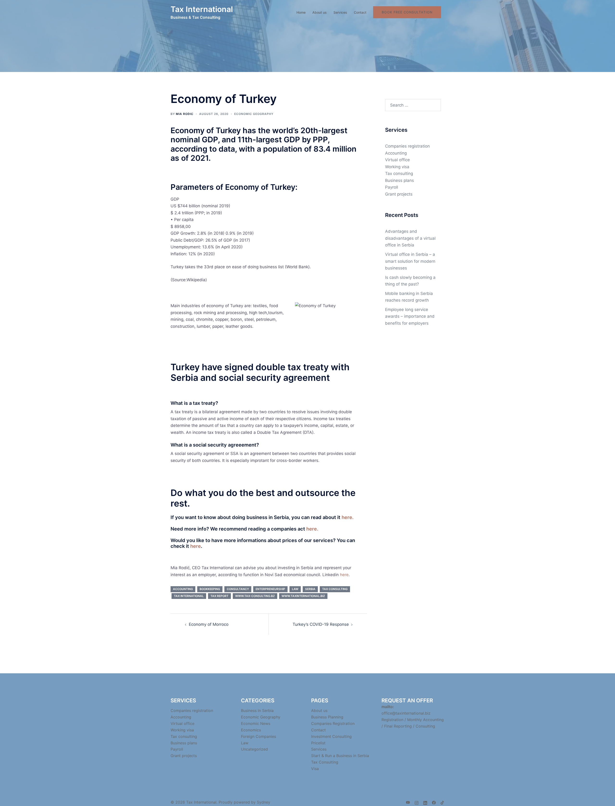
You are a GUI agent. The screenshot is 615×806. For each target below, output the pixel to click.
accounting (183, 589)
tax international (189, 596)
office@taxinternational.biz (405, 713)
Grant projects (398, 194)
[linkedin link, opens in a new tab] (425, 802)
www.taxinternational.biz (303, 596)
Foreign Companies (258, 736)
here (195, 546)
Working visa (397, 166)
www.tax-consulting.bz (255, 596)
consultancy (238, 589)
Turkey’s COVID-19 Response (321, 624)
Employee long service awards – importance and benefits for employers (410, 316)
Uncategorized (254, 749)
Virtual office (397, 159)
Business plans (399, 180)
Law (244, 742)
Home (301, 12)
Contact (360, 12)
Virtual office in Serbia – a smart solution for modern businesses (410, 261)
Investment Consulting (331, 736)
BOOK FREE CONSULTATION (407, 12)
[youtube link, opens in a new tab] (408, 802)
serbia (310, 589)
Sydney (263, 802)
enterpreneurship (270, 589)
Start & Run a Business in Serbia (340, 755)
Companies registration (407, 146)
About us (319, 12)
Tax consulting (399, 173)
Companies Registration (333, 723)
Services (340, 12)
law (295, 589)
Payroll (391, 187)
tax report (219, 596)
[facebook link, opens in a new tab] (434, 802)
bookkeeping (210, 589)
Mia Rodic (184, 114)
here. (348, 517)
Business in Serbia (257, 710)
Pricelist (318, 742)
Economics (251, 730)
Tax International (202, 9)
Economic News (255, 723)
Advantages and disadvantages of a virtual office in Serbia (410, 238)
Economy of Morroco (208, 624)
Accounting (396, 153)
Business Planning (327, 717)
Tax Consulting (324, 762)
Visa (315, 768)
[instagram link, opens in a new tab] (416, 802)
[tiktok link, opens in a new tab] (442, 802)
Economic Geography (253, 114)
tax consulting (335, 589)
